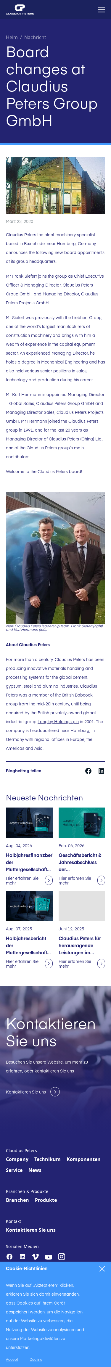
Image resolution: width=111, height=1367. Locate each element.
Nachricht (35, 37)
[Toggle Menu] (101, 9)
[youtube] (48, 1257)
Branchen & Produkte (27, 1191)
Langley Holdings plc (58, 721)
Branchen (17, 1200)
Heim (12, 37)
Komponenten (84, 1159)
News (34, 1170)
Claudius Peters (21, 1150)
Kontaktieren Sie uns (31, 1230)
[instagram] (61, 1256)
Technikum (47, 1159)
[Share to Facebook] (89, 770)
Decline (36, 1359)
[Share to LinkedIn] (101, 770)
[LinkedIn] (22, 1256)
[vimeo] (35, 1256)
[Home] (20, 9)
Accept (12, 1359)
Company (17, 1159)
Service (14, 1170)
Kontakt (13, 1221)
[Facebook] (9, 1256)
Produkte (46, 1200)
